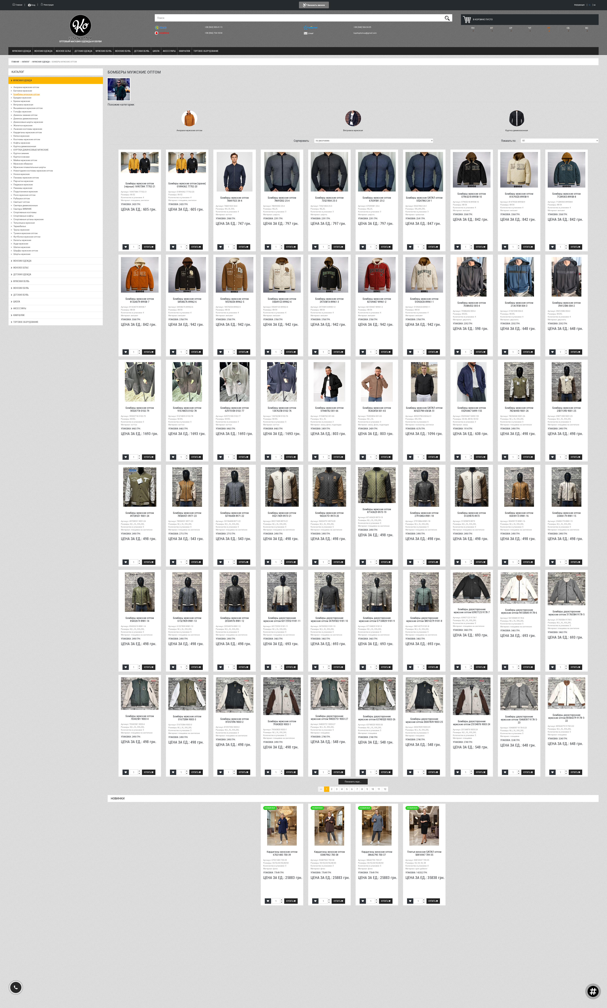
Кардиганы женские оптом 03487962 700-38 (329, 853)
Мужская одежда (21, 51)
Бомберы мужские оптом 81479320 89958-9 (519, 195)
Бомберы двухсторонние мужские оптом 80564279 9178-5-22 (566, 717)
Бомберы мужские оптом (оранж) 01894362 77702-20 (187, 185)
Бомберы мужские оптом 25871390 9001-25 (566, 409)
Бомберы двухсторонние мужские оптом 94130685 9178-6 (519, 611)
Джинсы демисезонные (25, 118)
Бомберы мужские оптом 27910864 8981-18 (424, 514)
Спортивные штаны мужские (28, 219)
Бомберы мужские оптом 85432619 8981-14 (140, 619)
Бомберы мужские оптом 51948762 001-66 (329, 409)
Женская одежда (43, 51)
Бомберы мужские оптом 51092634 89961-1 (424, 300)
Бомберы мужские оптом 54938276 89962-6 (187, 300)
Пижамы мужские (22, 188)
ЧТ (529, 28)
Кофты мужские (21, 143)
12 (385, 789)
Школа (156, 51)
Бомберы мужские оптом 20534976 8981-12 (234, 619)
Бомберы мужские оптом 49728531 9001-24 (140, 514)
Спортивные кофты (23, 216)
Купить (147, 247)
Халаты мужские (22, 240)
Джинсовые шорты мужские (28, 122)
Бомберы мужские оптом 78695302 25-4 (282, 199)
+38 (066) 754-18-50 (214, 33)
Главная (15, 62)
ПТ (548, 28)
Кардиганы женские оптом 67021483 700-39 (282, 853)
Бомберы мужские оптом (26, 94)
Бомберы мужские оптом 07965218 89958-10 (471, 195)
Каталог (26, 62)
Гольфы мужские (22, 111)
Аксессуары (169, 51)
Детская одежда (83, 51)
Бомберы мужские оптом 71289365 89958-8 (566, 195)
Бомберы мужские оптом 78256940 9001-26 (519, 409)
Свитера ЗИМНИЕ (22, 209)
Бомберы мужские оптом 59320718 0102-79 (140, 409)
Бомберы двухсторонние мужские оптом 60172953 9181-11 (281, 619)
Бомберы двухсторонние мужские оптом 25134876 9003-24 (471, 723)
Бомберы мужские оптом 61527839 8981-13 (187, 619)
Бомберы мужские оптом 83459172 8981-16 (519, 514)
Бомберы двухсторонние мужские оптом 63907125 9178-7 (472, 611)
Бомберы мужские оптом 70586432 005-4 (471, 304)
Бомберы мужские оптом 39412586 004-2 (566, 304)
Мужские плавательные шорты (29, 167)
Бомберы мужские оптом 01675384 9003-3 (187, 718)
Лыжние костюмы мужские (27, 129)
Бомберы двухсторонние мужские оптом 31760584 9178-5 (566, 613)
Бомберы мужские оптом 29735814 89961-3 (329, 300)
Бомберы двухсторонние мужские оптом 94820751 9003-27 (329, 717)
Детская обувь (141, 51)
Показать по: (508, 140)
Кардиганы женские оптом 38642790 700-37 (377, 853)
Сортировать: (301, 140)
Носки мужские (21, 174)
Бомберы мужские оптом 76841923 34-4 (234, 199)
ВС (586, 28)
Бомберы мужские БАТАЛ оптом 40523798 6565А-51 (424, 409)
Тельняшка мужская (24, 223)
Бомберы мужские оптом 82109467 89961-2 (377, 300)
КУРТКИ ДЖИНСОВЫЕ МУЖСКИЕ (31, 150)
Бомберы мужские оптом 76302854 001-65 (377, 409)
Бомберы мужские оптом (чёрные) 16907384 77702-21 (139, 185)
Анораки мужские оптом (26, 87)
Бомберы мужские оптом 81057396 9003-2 (234, 720)
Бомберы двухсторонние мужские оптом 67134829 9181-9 (377, 619)
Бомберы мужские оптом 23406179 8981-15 (566, 514)
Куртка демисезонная (24, 146)
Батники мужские (22, 90)
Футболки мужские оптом (26, 236)
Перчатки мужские (23, 181)
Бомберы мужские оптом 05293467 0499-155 (471, 409)
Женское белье (63, 51)
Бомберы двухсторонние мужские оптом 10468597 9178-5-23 (519, 719)
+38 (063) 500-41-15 (214, 27)
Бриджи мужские (22, 97)
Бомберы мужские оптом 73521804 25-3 (329, 199)
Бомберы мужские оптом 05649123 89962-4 (282, 300)
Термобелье (19, 226)
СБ (568, 28)
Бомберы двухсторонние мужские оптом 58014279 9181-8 (424, 619)
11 (379, 789)
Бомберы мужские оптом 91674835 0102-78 (187, 409)
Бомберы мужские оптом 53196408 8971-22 (234, 514)
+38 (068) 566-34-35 (363, 27)
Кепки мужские (21, 136)
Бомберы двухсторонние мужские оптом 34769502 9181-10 (329, 619)
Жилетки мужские (22, 125)
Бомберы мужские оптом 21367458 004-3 (519, 304)
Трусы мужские (21, 229)
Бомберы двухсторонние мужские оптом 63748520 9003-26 (376, 718)
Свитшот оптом (21, 202)
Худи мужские (20, 243)
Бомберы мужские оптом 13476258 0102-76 (282, 409)
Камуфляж (184, 51)
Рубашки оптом (21, 198)
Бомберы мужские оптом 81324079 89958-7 (140, 300)
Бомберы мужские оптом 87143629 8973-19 (377, 511)
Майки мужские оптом (25, 160)
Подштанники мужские (25, 191)
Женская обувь (123, 51)
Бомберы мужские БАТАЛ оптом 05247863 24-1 (424, 199)
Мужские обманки (23, 163)
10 (373, 789)
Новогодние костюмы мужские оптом (33, 170)
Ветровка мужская (23, 104)
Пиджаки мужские (23, 184)
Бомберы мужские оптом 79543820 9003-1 (282, 723)
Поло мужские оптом (24, 195)
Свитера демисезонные (25, 205)
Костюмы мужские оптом (26, 139)
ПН (472, 28)
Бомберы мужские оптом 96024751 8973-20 (329, 514)
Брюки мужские (21, 101)
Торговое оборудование (205, 51)
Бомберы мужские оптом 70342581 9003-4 (140, 717)
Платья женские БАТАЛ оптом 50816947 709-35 (424, 853)
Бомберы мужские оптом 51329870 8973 (471, 514)
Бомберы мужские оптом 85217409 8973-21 (282, 514)
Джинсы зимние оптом (25, 115)
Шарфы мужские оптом (25, 250)
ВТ (491, 28)
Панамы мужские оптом (26, 177)
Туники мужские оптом (25, 233)
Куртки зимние (21, 153)
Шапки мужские (21, 247)
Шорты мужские (21, 254)
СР (510, 28)
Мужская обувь (104, 51)
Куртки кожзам (21, 156)
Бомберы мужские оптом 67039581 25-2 (377, 199)
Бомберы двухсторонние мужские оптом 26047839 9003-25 (424, 720)
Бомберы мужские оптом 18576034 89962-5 (234, 300)
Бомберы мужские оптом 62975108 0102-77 (234, 409)
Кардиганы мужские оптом (27, 132)
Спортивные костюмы (25, 212)
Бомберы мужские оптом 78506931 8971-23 (187, 514)
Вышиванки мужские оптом (28, 108)
